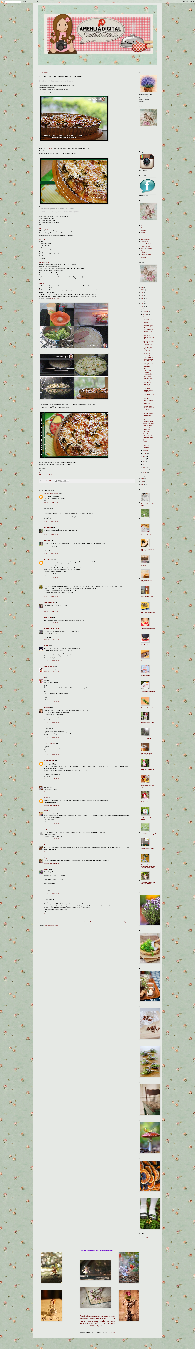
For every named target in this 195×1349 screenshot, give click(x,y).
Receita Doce (84, 1326)
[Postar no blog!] (61, 481)
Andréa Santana (49, 760)
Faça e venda (94, 1321)
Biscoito (92, 1318)
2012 (142, 303)
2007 (142, 484)
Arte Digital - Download (108, 1316)
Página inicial (87, 922)
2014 (142, 298)
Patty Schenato (48, 858)
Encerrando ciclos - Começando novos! (145, 676)
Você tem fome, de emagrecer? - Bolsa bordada (148, 692)
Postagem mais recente (46, 922)
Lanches (143, 235)
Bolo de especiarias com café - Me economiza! (148, 331)
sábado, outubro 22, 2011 (51, 502)
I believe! (145, 317)
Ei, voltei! (143, 565)
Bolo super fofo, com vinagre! (147, 353)
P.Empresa (111, 1323)
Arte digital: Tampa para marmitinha (148, 326)
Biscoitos (143, 230)
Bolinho (98, 1318)
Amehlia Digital (85, 1316)
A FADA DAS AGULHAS (51, 629)
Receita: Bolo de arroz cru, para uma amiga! (147, 378)
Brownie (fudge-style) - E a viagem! (147, 786)
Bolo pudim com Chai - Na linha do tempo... (147, 550)
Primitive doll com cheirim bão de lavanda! (147, 802)
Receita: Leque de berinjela (147, 446)
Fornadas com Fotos (146, 248)
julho (144, 456)
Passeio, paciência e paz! (147, 708)
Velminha (47, 708)
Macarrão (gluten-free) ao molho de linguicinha (148, 337)
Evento (89, 1321)
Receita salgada (96, 1325)
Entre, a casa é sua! (145, 661)
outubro (145, 314)
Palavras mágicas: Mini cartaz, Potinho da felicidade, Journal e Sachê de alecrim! (148, 866)
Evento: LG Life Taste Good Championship (147, 372)
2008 (142, 481)
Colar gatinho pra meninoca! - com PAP (148, 629)
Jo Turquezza (48, 559)
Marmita (108, 1321)
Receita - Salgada (145, 239)
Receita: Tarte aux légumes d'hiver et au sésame (148, 348)
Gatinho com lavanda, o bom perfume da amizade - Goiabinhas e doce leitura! (148, 883)
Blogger (113, 1332)
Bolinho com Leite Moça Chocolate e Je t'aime (148, 407)
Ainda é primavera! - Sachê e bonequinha (148, 723)
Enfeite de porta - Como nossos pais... (147, 597)
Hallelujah (52, 475)
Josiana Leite (48, 617)
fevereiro (145, 470)
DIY (85, 1321)
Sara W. (46, 646)
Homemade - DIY (146, 246)
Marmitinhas (144, 241)
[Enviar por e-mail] (59, 481)
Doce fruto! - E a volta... (147, 534)
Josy (45, 845)
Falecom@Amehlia (146, 254)
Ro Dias (46, 798)
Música (41, 475)
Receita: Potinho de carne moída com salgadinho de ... (148, 358)
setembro (145, 450)
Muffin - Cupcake (101, 1323)
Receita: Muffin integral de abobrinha (147, 384)
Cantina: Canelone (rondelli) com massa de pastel (148, 435)
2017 (142, 293)
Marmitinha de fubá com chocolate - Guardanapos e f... (148, 365)
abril (144, 464)
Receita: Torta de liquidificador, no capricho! (148, 389)
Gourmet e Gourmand (50, 584)
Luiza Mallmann (49, 602)
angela (46, 785)
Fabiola (46, 811)
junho (144, 459)
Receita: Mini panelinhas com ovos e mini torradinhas (148, 401)
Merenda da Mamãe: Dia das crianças (148, 424)
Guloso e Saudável (49, 743)
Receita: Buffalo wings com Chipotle (147, 429)
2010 (142, 476)
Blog (142, 225)
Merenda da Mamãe (146, 244)
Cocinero (62, 254)
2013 (142, 301)
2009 (142, 479)
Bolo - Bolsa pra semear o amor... (147, 580)
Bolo (104, 1318)
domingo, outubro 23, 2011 (51, 639)
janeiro (145, 472)
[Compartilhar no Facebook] (65, 481)
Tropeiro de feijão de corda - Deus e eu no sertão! (148, 849)
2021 (142, 290)
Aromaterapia (95, 1316)
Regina (46, 869)
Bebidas (143, 232)
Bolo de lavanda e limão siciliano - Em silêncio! (147, 754)
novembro (146, 311)
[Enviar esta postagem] (55, 480)
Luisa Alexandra (49, 666)
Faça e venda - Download (145, 251)
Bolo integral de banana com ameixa (148, 613)
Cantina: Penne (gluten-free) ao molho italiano (148, 413)
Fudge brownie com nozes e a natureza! (148, 645)
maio (144, 461)
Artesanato (83, 1318)
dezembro (145, 309)
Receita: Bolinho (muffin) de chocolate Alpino (148, 419)
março (144, 467)
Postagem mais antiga (128, 922)
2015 (142, 295)
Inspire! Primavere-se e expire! (148, 834)
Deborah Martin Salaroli (51, 494)
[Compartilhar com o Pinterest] (68, 481)
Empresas (143, 257)
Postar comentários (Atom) (51, 925)
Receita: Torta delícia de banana (148, 395)
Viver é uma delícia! (146, 738)
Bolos (142, 228)
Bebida (87, 1318)
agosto (145, 453)
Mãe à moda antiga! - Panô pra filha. (147, 818)
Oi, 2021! (143, 520)
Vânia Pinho (47, 540)
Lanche (102, 1320)
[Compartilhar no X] (63, 481)
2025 (142, 287)
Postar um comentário (47, 918)
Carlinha (46, 830)
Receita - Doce (145, 237)
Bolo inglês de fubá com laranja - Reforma (148, 321)
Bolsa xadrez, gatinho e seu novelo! (147, 770)
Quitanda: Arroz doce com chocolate (147, 441)
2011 (142, 306)
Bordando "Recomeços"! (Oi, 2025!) (148, 504)
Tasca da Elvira (54, 299)
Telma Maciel (48, 527)
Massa (113, 1321)
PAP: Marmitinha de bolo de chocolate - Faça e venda (148, 342)
